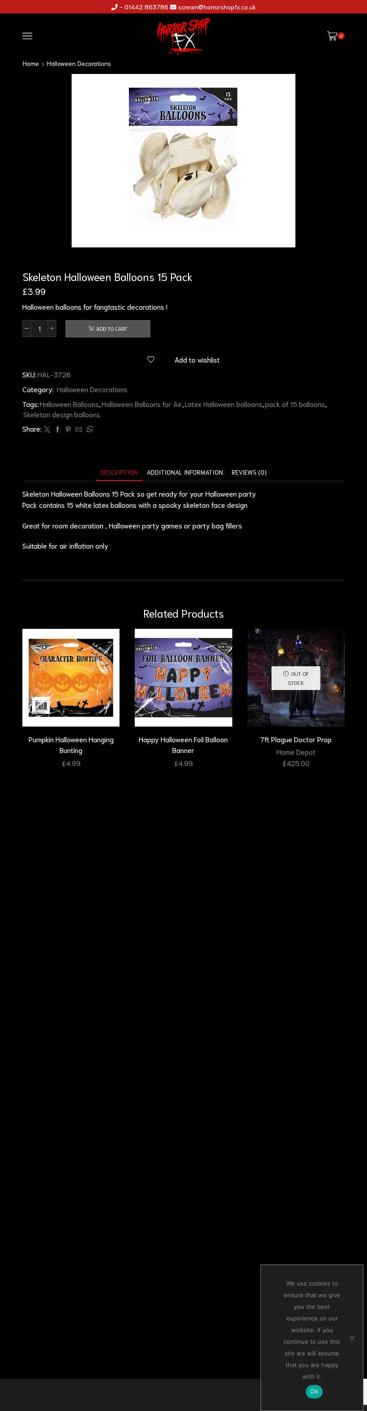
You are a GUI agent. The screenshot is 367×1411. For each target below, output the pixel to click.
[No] (351, 1337)
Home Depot (296, 751)
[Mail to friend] (78, 429)
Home (31, 63)
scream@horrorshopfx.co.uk (217, 7)
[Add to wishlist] (104, 647)
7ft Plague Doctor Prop (296, 739)
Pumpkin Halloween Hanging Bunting (71, 744)
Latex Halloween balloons (223, 403)
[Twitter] (47, 429)
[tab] (119, 472)
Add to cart (112, 328)
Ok (314, 1391)
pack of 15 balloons (295, 403)
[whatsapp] (88, 429)
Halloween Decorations (79, 63)
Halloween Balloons (69, 403)
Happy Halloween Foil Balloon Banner (183, 744)
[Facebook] (57, 429)
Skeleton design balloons (61, 414)
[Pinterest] (68, 429)
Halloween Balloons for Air (142, 403)
